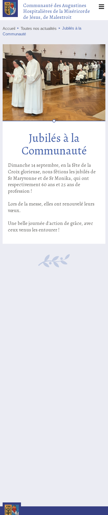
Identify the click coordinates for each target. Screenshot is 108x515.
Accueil (9, 28)
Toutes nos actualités (39, 28)
